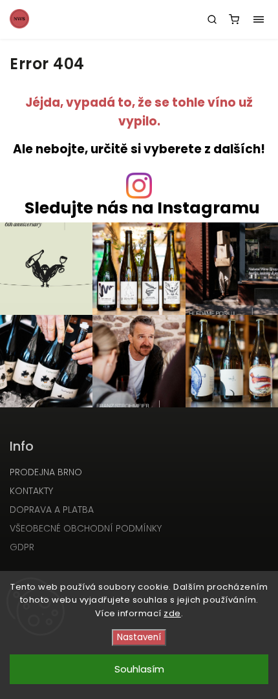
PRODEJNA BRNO (46, 472)
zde (172, 613)
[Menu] (259, 19)
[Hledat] (212, 19)
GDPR (22, 547)
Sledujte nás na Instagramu (142, 208)
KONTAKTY (31, 490)
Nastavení (139, 637)
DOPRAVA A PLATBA (52, 509)
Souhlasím (139, 669)
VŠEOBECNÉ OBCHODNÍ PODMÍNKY (86, 528)
